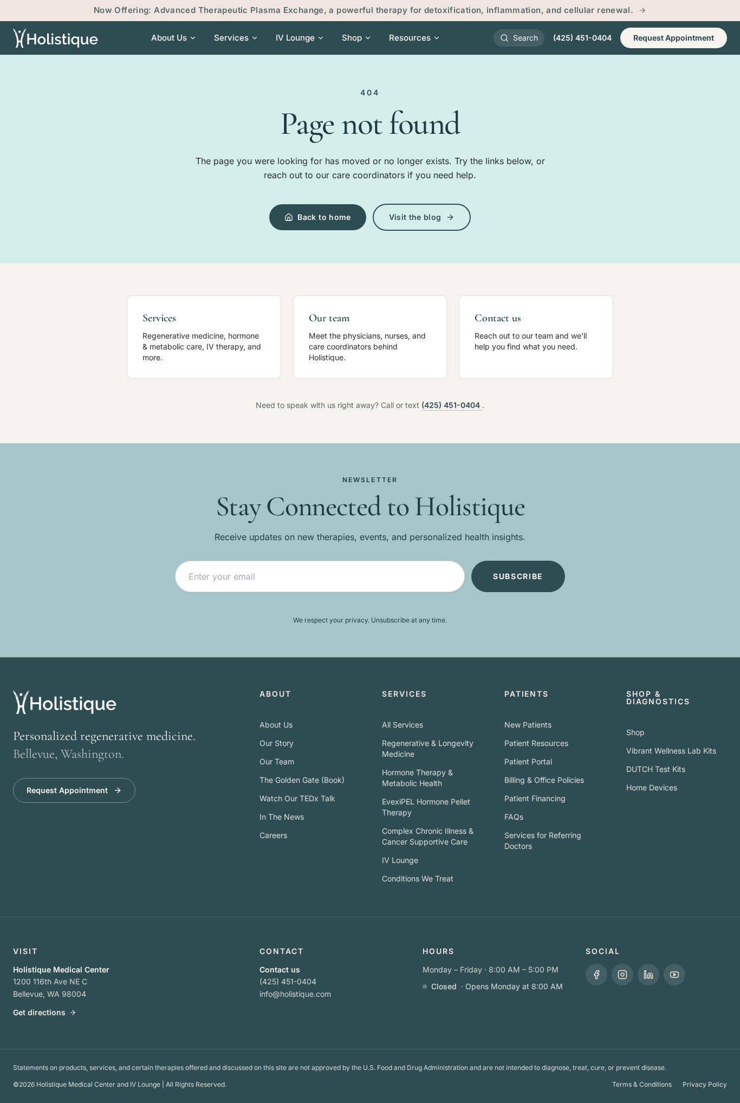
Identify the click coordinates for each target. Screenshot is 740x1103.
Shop (635, 732)
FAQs (513, 816)
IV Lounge (400, 860)
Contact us (279, 969)
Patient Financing (535, 798)
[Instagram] (622, 974)
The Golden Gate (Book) (302, 779)
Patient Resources (536, 743)
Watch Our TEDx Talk (297, 798)
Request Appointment (673, 37)
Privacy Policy (705, 1084)
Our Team (276, 761)
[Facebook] (596, 974)
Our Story (276, 743)
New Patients (527, 724)
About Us (276, 724)
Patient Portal (528, 761)
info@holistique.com (295, 993)
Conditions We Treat (417, 878)
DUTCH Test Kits (655, 769)
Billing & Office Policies (544, 779)
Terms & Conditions (642, 1084)
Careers (273, 835)
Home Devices (651, 787)
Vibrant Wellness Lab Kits (671, 750)
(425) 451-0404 (582, 37)
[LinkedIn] (648, 974)
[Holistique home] (55, 38)
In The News (281, 816)
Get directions (39, 1012)
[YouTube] (674, 974)
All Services (402, 724)
